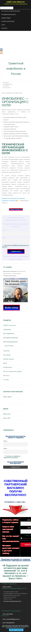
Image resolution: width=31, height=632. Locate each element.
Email (4, 237)
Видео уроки (7, 414)
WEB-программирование (10, 342)
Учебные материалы (15, 209)
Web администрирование (10, 337)
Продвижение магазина (8, 14)
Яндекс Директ (7, 396)
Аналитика (6, 351)
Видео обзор (11, 307)
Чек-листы (6, 375)
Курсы (3, 25)
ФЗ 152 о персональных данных (12, 371)
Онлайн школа (7, 367)
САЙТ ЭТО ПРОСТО (15, 2)
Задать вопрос (7, 586)
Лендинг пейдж (6, 18)
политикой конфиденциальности (15, 627)
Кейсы (5, 363)
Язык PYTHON (8, 346)
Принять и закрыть (16, 630)
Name (4, 230)
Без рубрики (7, 355)
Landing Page (7, 329)
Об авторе (4, 28)
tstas (11, 84)
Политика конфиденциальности (12, 601)
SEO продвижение (8, 333)
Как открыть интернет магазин (10, 11)
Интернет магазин (8, 359)
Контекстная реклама (7, 21)
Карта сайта (6, 418)
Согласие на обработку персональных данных (12, 456)
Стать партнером (8, 614)
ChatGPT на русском (9, 325)
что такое (6, 379)
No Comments (7, 87)
